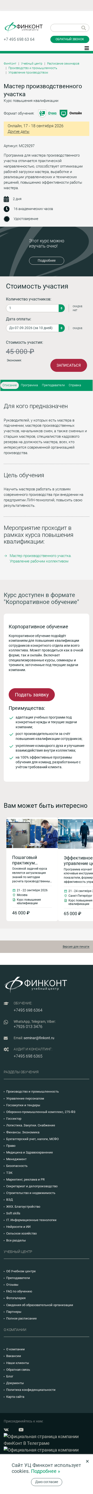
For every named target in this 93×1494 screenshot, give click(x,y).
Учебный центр (31, 63)
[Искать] (83, 28)
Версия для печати (76, 946)
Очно (52, 113)
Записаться (69, 365)
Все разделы (16, 1240)
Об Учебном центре (21, 1271)
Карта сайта (15, 1397)
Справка (75, 385)
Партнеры (13, 1312)
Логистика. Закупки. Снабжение (30, 1125)
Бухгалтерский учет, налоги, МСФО (32, 1139)
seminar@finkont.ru (39, 1038)
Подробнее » (45, 1471)
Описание (9, 385)
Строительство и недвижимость (30, 1193)
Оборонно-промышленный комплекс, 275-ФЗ (40, 1112)
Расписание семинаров (63, 63)
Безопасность (17, 1166)
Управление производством (28, 72)
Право (10, 1146)
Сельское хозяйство (21, 1233)
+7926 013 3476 (28, 1026)
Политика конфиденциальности (31, 1390)
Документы (15, 1383)
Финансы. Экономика (22, 1132)
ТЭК (9, 1173)
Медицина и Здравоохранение (29, 1152)
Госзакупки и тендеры (23, 1105)
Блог (9, 1376)
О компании (15, 1349)
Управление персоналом (25, 1098)
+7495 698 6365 (28, 1056)
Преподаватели (53, 385)
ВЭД (9, 1199)
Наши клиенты (17, 1363)
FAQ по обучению (19, 1291)
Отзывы (12, 1284)
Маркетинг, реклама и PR (25, 1179)
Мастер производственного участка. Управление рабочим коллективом (41, 558)
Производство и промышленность (32, 68)
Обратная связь (18, 1369)
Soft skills (13, 1213)
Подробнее (47, 260)
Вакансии (13, 1356)
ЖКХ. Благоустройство (23, 1206)
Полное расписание (21, 1318)
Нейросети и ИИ (18, 1227)
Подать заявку (32, 695)
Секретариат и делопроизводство (32, 1186)
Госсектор (13, 1118)
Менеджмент (16, 1159)
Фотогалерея (16, 1298)
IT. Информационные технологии (31, 1220)
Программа (29, 385)
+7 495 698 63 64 (19, 39)
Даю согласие (46, 1482)
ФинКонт (10, 63)
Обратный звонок (70, 39)
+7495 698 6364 (28, 1010)
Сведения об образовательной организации (39, 1305)
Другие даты (18, 131)
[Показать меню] (86, 47)
